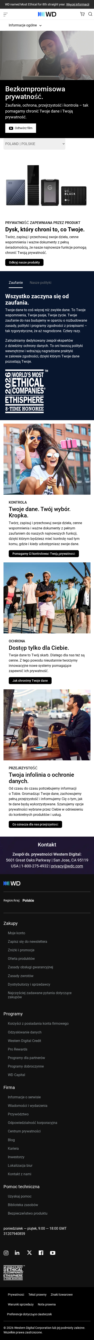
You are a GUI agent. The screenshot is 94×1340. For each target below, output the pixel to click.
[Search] (90, 14)
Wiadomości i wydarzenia (27, 1106)
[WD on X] (29, 1253)
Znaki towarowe (62, 1294)
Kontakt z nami (19, 1174)
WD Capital (16, 1075)
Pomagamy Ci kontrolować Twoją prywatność (43, 553)
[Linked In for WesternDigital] (17, 1253)
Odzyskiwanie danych (25, 1032)
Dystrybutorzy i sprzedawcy (29, 984)
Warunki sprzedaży (21, 1304)
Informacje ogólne (23, 25)
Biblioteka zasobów (23, 1205)
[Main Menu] (6, 14)
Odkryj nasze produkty (24, 262)
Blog (11, 1140)
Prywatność (16, 1294)
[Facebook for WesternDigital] (41, 1253)
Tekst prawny (37, 1294)
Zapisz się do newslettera (27, 942)
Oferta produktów (21, 959)
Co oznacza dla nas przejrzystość (35, 824)
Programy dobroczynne (26, 1066)
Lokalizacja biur (20, 1165)
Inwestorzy (16, 1157)
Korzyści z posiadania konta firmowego (38, 1023)
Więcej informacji (77, 4)
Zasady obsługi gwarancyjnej (30, 967)
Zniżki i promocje (21, 950)
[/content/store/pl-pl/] (47, 14)
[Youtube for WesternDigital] (52, 1253)
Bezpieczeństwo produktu (27, 1213)
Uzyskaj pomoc (19, 1196)
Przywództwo (18, 1114)
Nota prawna (47, 1304)
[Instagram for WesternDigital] (6, 1253)
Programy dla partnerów (26, 1058)
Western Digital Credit (24, 1041)
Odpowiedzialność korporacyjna (32, 1123)
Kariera (13, 1148)
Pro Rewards (17, 1049)
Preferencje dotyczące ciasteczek (29, 1314)
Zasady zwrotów (20, 976)
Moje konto (16, 933)
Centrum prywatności (24, 1131)
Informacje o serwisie (24, 1097)
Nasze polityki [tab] (40, 283)
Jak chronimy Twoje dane (30, 680)
